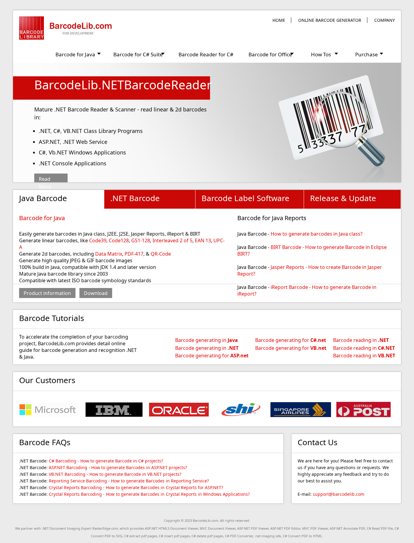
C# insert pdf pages (174, 536)
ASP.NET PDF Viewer (253, 528)
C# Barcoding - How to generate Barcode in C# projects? (106, 461)
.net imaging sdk (268, 536)
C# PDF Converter (239, 536)
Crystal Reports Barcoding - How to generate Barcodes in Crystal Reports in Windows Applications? (149, 494)
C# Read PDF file (380, 528)
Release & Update (343, 198)
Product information (47, 293)
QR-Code (161, 253)
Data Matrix (108, 253)
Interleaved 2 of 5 (172, 240)
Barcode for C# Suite (138, 54)
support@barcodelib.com (338, 494)
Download (96, 293)
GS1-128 (140, 240)
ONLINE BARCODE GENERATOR (329, 20)
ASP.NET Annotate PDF (347, 528)
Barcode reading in (361, 340)
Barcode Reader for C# (206, 54)
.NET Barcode (135, 198)
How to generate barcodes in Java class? (316, 233)
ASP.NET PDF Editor (285, 528)
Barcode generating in (206, 340)
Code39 (97, 240)
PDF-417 (134, 253)
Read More (45, 180)
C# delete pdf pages (207, 536)
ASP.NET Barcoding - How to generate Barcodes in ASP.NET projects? (118, 467)
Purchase (366, 54)
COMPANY (384, 20)
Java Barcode (43, 198)
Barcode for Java (42, 218)
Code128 (119, 240)
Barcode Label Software (245, 198)
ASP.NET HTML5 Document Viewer (171, 528)
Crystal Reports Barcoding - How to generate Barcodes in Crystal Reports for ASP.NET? (136, 487)
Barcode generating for (212, 355)
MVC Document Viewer (217, 528)
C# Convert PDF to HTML (302, 536)
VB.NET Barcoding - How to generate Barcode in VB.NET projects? (115, 474)
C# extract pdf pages (140, 536)
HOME (278, 20)
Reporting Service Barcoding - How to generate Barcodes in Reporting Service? (129, 481)
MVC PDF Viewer (315, 528)
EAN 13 (203, 240)
